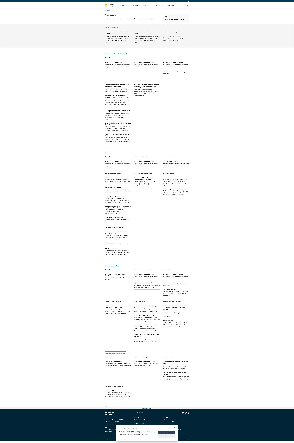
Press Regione (137, 421)
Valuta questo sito (147, 408)
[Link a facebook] (183, 413)
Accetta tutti (167, 432)
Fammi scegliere (123, 439)
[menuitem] (147, 5)
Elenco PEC (107, 425)
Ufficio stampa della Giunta (141, 420)
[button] (122, 5)
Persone (108, 153)
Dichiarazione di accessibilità (170, 420)
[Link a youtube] (188, 413)
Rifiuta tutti (166, 435)
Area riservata (139, 412)
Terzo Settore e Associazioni (115, 353)
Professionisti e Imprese (113, 266)
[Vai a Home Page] (109, 5)
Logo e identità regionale (140, 423)
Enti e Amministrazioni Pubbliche (116, 54)
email (110, 431)
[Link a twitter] (186, 413)
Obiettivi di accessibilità (169, 421)
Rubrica (114, 425)
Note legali (107, 439)
